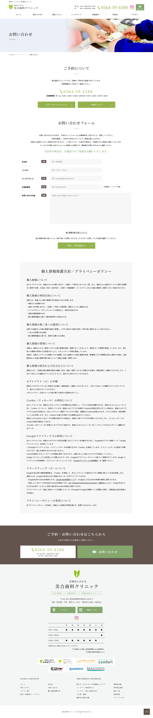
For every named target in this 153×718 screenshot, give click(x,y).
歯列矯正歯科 (118, 688)
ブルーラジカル (119, 698)
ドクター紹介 (25, 691)
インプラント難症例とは (85, 688)
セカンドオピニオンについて (56, 104)
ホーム (22, 684)
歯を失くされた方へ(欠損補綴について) (90, 684)
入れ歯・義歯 (81, 694)
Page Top (147, 712)
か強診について (96, 104)
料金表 (50, 684)
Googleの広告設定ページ (65, 479)
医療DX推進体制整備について (96, 652)
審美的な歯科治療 (82, 698)
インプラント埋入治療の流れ (86, 691)
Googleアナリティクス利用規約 (86, 460)
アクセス (64, 610)
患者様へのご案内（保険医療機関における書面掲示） (90, 649)
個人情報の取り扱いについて (76, 232)
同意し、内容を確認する (76, 245)
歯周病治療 (118, 684)
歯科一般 (117, 691)
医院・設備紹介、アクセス (30, 694)
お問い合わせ (140, 9)
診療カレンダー (92, 610)
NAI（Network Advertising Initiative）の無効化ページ (89, 483)
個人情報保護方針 (54, 691)
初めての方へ (25, 688)
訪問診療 (117, 694)
